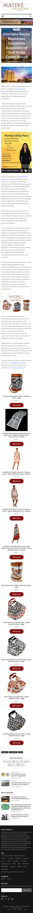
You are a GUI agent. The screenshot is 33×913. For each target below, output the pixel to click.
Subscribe (27, 890)
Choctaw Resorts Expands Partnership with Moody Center (20, 797)
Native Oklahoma (11, 61)
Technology (4, 869)
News (20, 752)
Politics (19, 866)
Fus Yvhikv (24, 861)
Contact (25, 909)
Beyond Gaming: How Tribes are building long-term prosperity (20, 815)
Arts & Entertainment (7, 855)
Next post (14, 781)
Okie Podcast (5, 866)
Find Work (16, 861)
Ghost (20, 908)
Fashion (9, 861)
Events (3, 861)
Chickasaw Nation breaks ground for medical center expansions (20, 783)
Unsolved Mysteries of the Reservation (12, 872)
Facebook (8, 761)
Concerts (25, 858)
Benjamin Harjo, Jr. (20, 855)
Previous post (15, 772)
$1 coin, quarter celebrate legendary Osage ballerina (18, 774)
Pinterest (21, 765)
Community (13, 752)
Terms (14, 909)
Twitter (17, 761)
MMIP (14, 863)
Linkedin (13, 765)
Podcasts (12, 866)
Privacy (9, 909)
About (19, 909)
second (9, 879)
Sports (25, 866)
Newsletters (26, 863)
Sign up (3, 879)
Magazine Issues (5, 863)
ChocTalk (10, 858)
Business (16, 29)
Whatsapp (26, 761)
